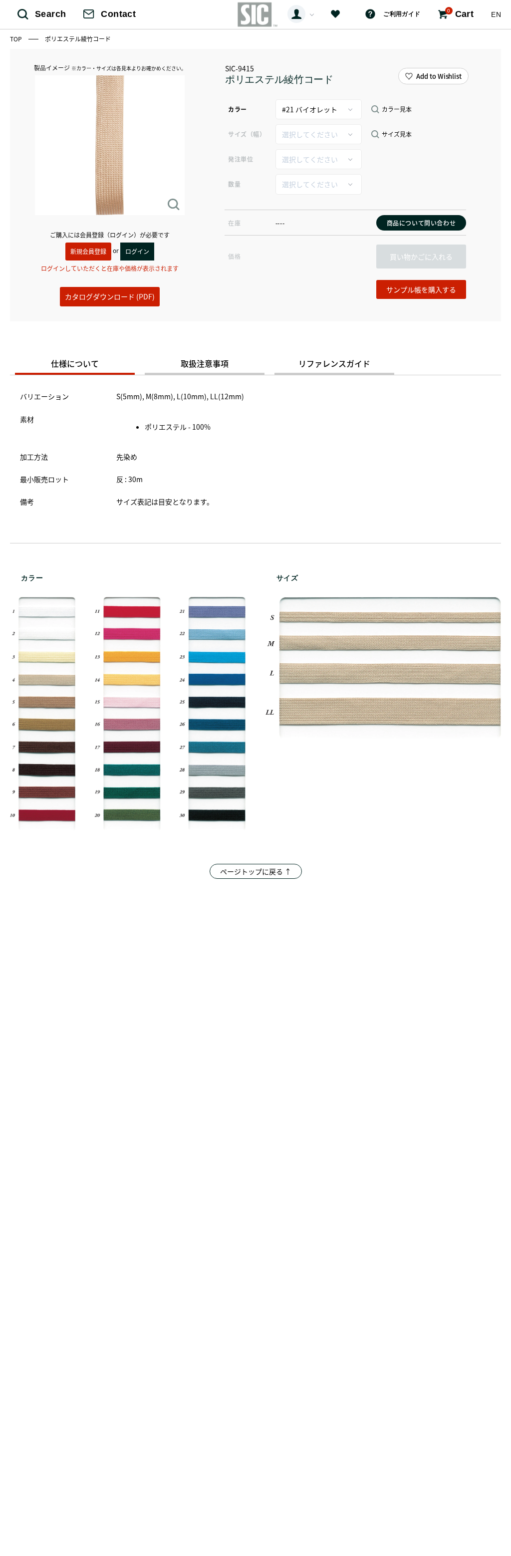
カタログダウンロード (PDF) (110, 296)
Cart (460, 13)
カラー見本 (397, 109)
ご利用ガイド (401, 13)
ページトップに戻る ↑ (255, 871)
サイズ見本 (397, 134)
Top (16, 38)
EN (496, 14)
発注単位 (240, 159)
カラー (237, 109)
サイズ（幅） (246, 134)
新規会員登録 (88, 251)
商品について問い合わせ (421, 223)
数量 (234, 184)
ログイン (137, 251)
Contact (118, 14)
